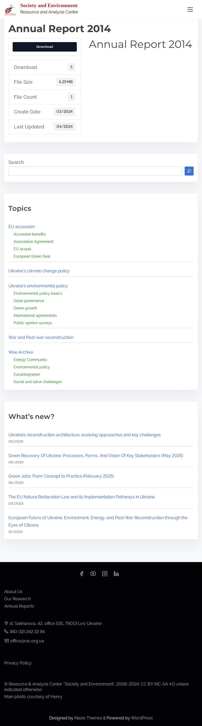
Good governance (29, 300)
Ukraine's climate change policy (39, 270)
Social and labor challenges (38, 381)
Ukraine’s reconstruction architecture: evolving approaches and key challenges (84, 434)
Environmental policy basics (38, 293)
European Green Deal (32, 256)
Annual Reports (19, 606)
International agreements (35, 315)
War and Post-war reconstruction (40, 337)
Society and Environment (49, 5)
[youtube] (93, 575)
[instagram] (104, 575)
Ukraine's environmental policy (38, 285)
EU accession (21, 226)
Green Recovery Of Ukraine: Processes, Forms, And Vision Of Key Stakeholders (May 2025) (95, 455)
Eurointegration (27, 374)
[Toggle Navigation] (190, 9)
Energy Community (30, 359)
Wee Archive (20, 352)
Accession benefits (30, 234)
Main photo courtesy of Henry (33, 696)
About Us (13, 591)
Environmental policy (32, 367)
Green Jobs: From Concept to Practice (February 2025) (61, 476)
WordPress (142, 717)
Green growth (25, 308)
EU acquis (22, 249)
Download (44, 46)
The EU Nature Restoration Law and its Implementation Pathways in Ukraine (81, 496)
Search (16, 162)
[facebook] (81, 575)
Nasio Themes (88, 717)
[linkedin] (116, 575)
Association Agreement (33, 241)
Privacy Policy (18, 662)
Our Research (17, 598)
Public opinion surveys (33, 323)
